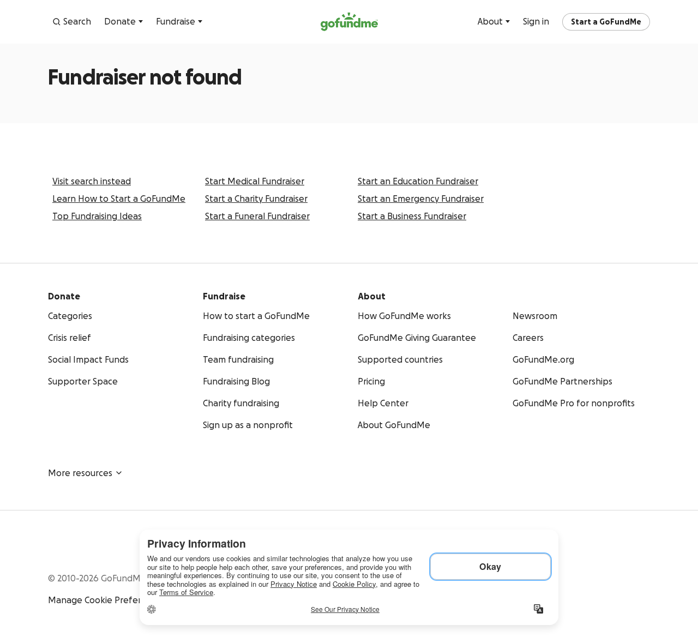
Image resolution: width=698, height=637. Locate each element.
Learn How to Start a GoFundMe (118, 198)
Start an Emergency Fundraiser (421, 198)
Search (77, 21)
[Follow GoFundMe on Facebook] (578, 547)
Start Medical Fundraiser (254, 181)
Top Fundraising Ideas (97, 216)
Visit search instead (91, 181)
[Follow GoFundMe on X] (622, 547)
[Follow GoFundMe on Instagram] (643, 547)
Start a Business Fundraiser (412, 216)
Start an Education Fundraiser (418, 181)
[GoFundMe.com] (349, 22)
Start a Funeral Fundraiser (257, 216)
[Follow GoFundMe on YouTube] (600, 547)
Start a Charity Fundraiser (256, 198)
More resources (80, 473)
